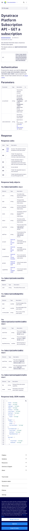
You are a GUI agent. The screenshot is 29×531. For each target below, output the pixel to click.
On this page (5, 8)
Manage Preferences (14, 519)
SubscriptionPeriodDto (12, 263)
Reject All (14, 523)
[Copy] (26, 401)
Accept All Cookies (14, 528)
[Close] (27, 499)
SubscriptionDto (7, 150)
